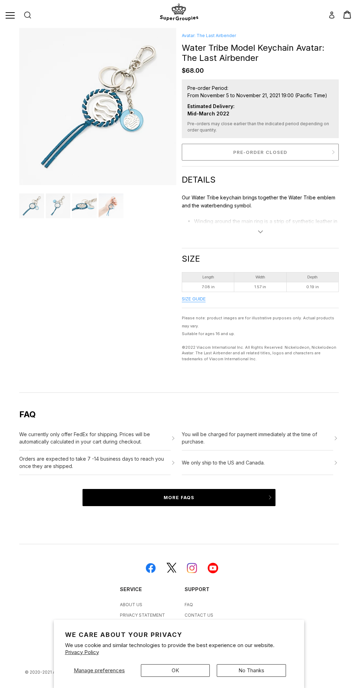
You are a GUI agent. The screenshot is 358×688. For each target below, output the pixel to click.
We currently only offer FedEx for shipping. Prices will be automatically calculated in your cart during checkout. (84, 438)
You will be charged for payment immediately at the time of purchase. (249, 438)
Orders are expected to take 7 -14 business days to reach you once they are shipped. (91, 462)
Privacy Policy (82, 652)
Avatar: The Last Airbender (209, 35)
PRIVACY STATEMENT (142, 615)
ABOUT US (131, 604)
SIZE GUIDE (194, 299)
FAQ (189, 604)
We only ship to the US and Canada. (223, 463)
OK (175, 670)
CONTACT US (199, 615)
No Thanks (251, 670)
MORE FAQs (179, 497)
